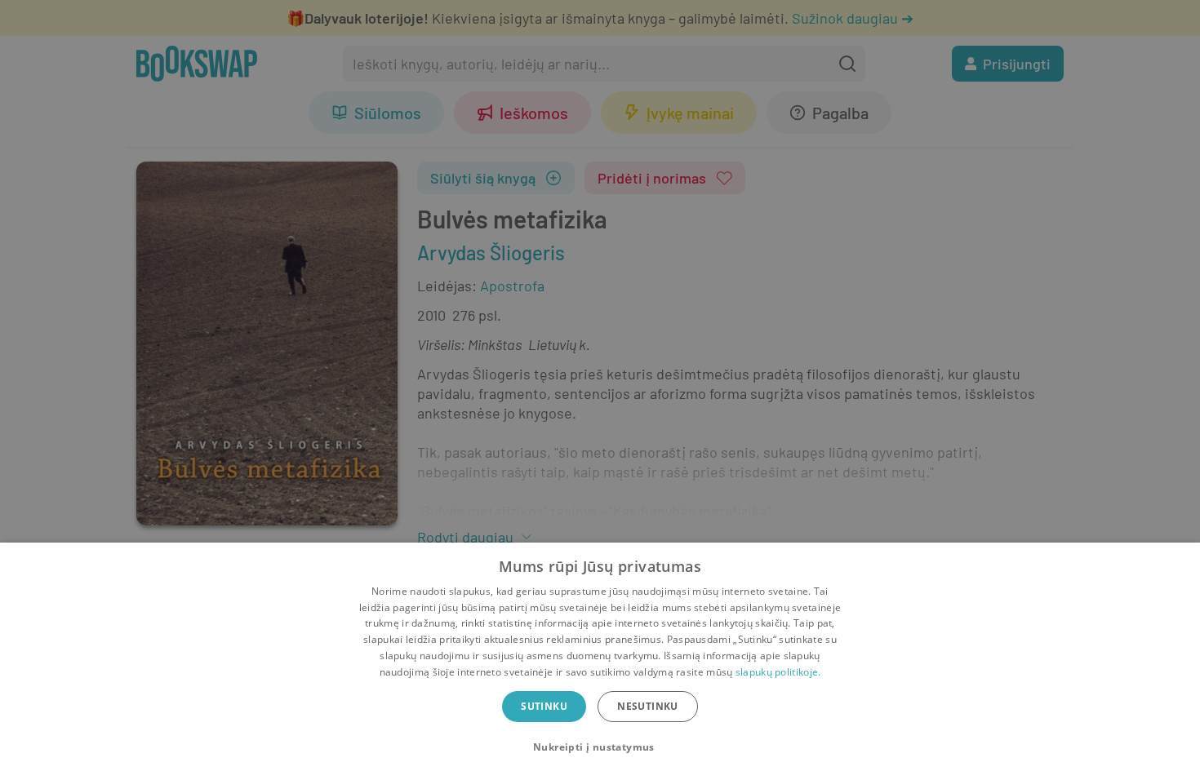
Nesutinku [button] (647, 706)
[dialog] (600, 661)
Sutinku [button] (544, 706)
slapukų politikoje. (778, 672)
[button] (600, 747)
